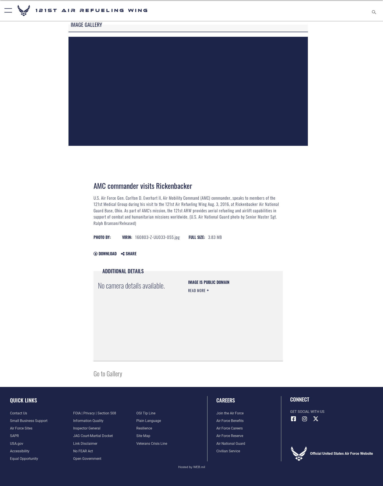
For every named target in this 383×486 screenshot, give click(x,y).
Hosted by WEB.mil (191, 467)
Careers (225, 400)
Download (107, 253)
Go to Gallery (108, 373)
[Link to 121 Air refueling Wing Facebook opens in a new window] (293, 419)
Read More (197, 290)
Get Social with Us (307, 412)
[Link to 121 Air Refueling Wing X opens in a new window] (315, 419)
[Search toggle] (375, 10)
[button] (7, 10)
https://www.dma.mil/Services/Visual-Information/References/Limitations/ (215, 334)
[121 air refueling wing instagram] (304, 419)
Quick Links (23, 400)
